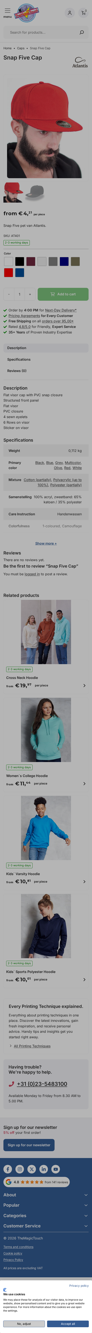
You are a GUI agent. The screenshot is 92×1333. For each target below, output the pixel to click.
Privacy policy (79, 1285)
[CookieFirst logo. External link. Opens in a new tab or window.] (4, 1290)
